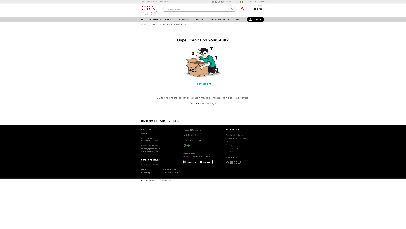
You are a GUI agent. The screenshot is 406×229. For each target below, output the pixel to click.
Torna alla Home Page (203, 103)
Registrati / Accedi (257, 2)
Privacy (229, 145)
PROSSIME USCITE (220, 19)
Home (144, 25)
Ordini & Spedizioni (191, 135)
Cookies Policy (232, 148)
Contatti (229, 151)
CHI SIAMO (146, 130)
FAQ (227, 142)
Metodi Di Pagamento (192, 130)
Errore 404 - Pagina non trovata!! (168, 25)
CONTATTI (229, 2)
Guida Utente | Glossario (236, 138)
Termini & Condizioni (234, 135)
